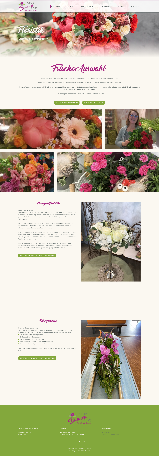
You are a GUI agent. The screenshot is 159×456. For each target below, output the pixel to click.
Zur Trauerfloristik (93, 103)
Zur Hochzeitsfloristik (67, 103)
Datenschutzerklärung (110, 434)
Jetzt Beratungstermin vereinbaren (37, 255)
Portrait (105, 6)
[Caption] (51, 129)
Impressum (106, 432)
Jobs (120, 6)
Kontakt (135, 6)
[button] (83, 255)
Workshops (87, 6)
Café (70, 6)
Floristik (55, 6)
